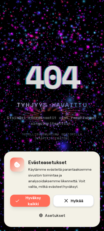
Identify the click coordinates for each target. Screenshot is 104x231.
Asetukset (55, 215)
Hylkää (77, 200)
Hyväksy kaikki (33, 200)
